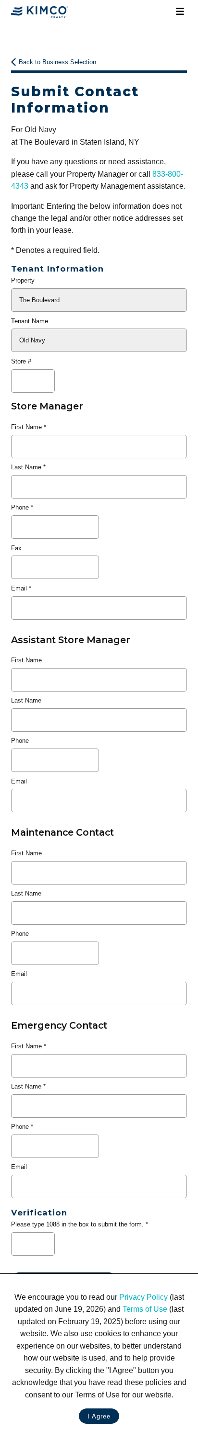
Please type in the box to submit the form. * (79, 1224)
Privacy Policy (143, 1297)
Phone (20, 507)
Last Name (26, 467)
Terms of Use (145, 1309)
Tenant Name (29, 321)
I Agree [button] (99, 1416)
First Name (26, 427)
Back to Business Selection (57, 62)
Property (23, 280)
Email (19, 588)
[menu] (180, 12)
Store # (21, 361)
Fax (16, 548)
